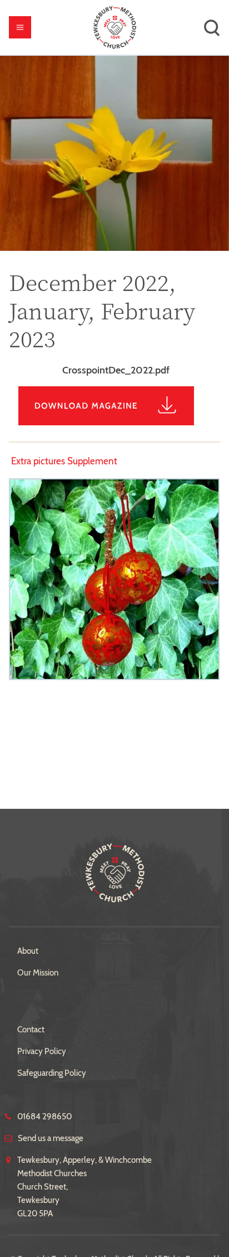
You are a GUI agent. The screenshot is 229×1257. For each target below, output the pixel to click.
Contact (30, 1030)
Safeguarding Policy (51, 1073)
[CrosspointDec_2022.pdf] (114, 422)
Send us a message (50, 1138)
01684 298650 (44, 1117)
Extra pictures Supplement (64, 461)
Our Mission (37, 973)
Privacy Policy (41, 1051)
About (27, 951)
